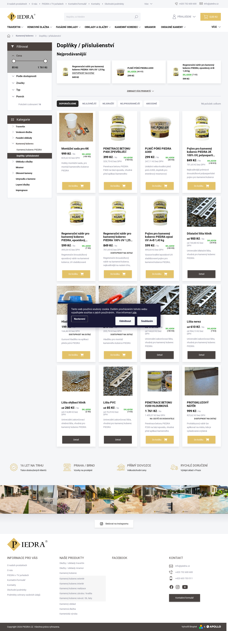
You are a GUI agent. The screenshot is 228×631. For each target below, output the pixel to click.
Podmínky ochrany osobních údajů (23, 595)
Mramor (20, 167)
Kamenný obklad (68, 604)
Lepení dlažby (23, 184)
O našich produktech (17, 4)
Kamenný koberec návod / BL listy (76, 598)
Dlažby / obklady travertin (72, 563)
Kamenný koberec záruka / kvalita (76, 593)
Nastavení (79, 318)
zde (134, 312)
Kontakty (95, 4)
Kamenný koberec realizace (73, 588)
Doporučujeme (67, 103)
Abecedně (151, 103)
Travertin (20, 126)
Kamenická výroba (68, 614)
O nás (34, 4)
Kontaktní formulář (77, 4)
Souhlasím (147, 320)
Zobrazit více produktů (139, 91)
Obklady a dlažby (24, 161)
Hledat (136, 17)
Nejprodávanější (130, 103)
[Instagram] (177, 586)
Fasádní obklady (24, 138)
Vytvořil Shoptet (189, 626)
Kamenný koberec (25, 143)
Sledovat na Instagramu (116, 523)
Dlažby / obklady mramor (72, 568)
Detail (201, 274)
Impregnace (22, 190)
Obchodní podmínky (114, 4)
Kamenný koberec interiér (72, 583)
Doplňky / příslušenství (28, 156)
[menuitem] (15, 27)
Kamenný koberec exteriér (72, 578)
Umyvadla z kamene (26, 179)
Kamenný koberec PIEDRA (29, 149)
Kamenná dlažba (68, 609)
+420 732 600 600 (184, 572)
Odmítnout (125, 320)
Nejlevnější (89, 103)
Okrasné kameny (24, 173)
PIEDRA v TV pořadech (53, 4)
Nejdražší (108, 103)
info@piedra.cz (182, 566)
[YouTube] (184, 586)
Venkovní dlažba (24, 132)
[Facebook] (171, 586)
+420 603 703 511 (184, 578)
